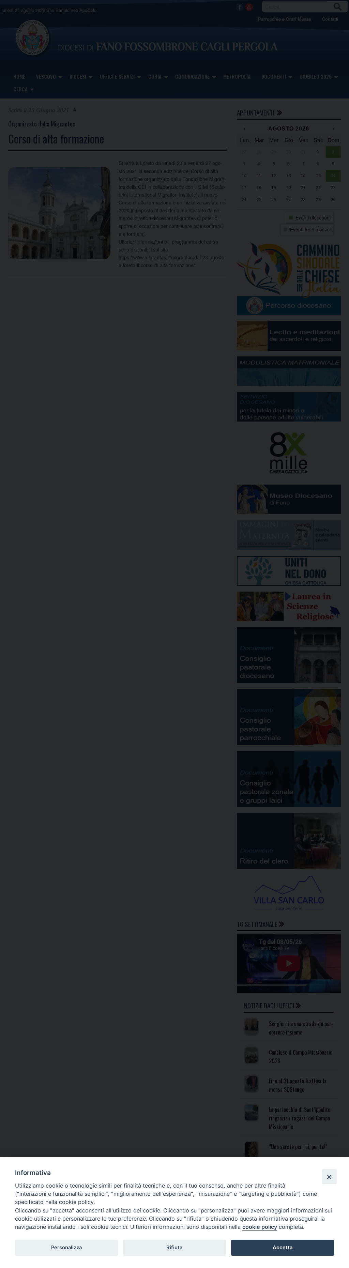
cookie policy (259, 1226)
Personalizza (66, 1247)
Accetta (282, 1247)
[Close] (329, 1176)
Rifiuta (174, 1247)
